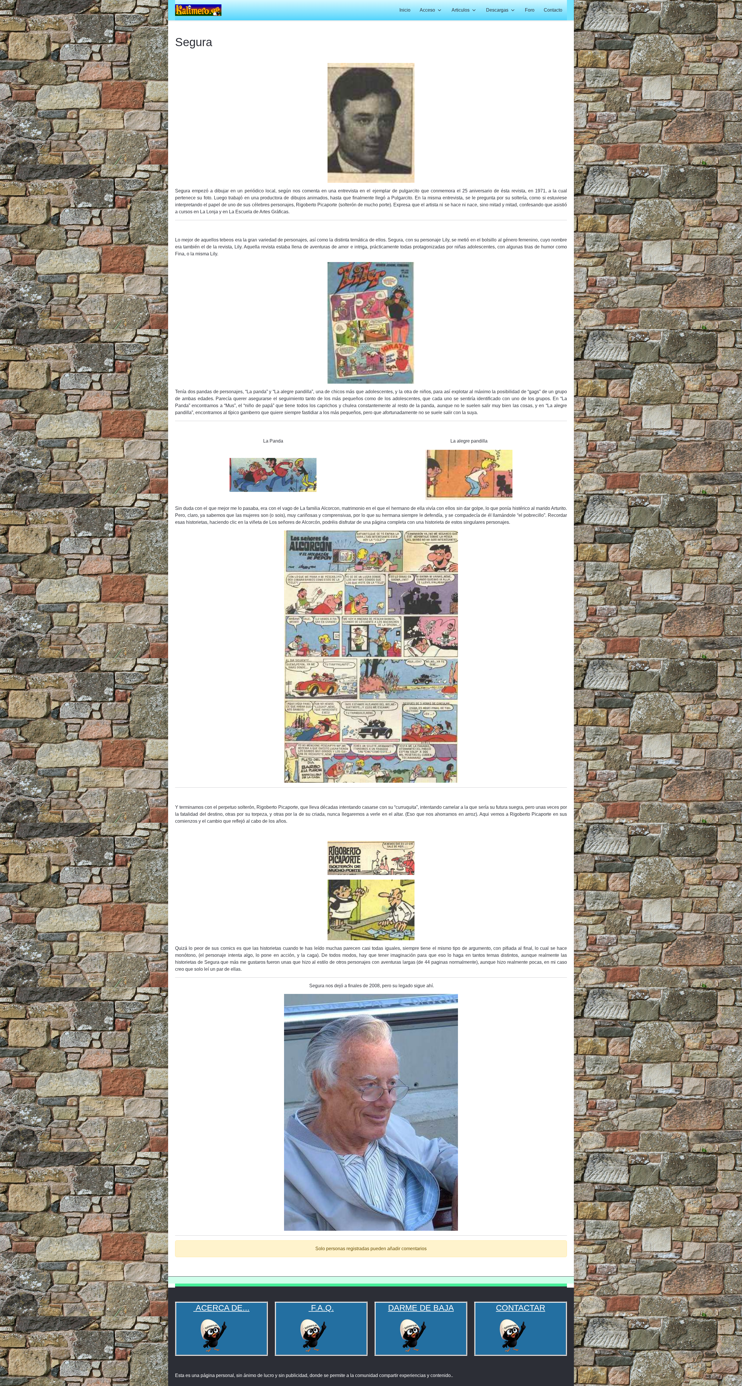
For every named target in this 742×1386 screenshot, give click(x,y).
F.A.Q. (322, 1307)
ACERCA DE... (221, 1307)
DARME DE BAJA (421, 1307)
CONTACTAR (520, 1307)
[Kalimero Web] (198, 10)
